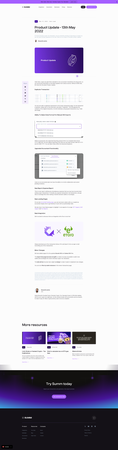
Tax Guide (33, 430)
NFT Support (76, 207)
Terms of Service (87, 432)
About (41, 430)
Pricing (63, 7)
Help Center (33, 435)
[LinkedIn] (25, 93)
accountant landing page (47, 202)
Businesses (57, 7)
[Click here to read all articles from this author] (59, 293)
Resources (69, 7)
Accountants (49, 7)
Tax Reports (44, 208)
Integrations (41, 7)
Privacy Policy (87, 430)
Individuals (24, 432)
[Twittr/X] (25, 90)
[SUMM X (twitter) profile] (85, 426)
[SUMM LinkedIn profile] (92, 426)
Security (86, 435)
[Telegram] (25, 98)
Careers (41, 432)
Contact (42, 435)
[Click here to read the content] (25, 95)
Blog (32, 432)
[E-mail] (25, 101)
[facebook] (25, 87)
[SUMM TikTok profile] (95, 426)
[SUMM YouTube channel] (88, 426)
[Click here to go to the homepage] (26, 7)
